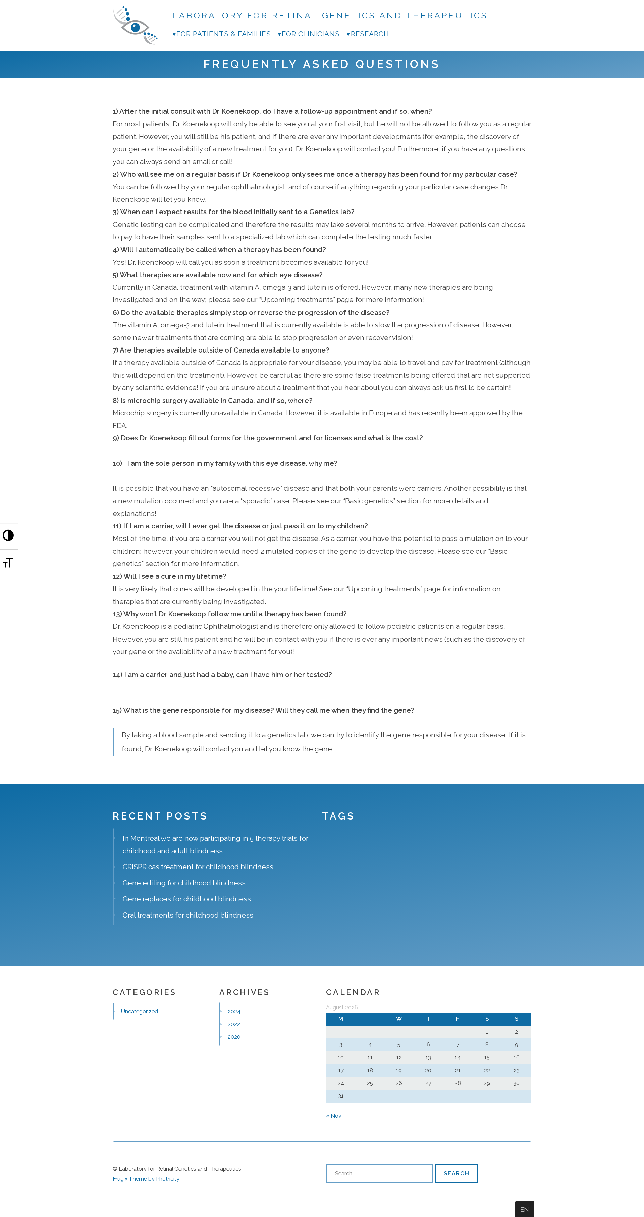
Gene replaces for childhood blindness (187, 899)
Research (370, 34)
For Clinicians (311, 34)
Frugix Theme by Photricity (146, 1178)
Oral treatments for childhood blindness (188, 915)
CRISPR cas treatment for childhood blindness (198, 866)
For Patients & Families (223, 34)
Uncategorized (139, 1011)
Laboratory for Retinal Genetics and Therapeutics (330, 15)
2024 (234, 1011)
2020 (234, 1036)
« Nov (333, 1115)
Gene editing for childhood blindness (184, 883)
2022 (234, 1024)
